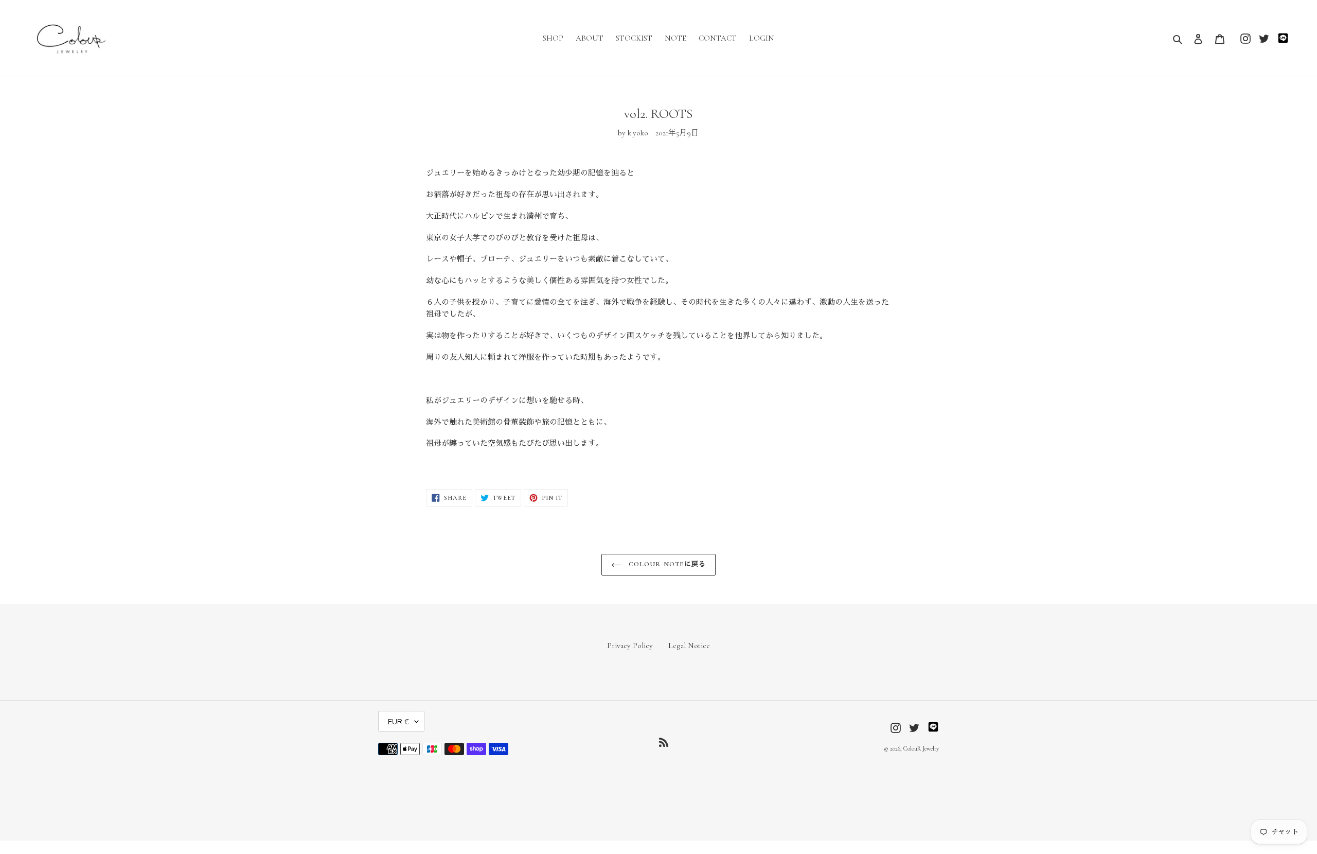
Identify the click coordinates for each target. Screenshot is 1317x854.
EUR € (399, 721)
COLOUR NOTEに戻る (666, 564)
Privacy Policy (630, 645)
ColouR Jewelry (921, 748)
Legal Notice (689, 645)
